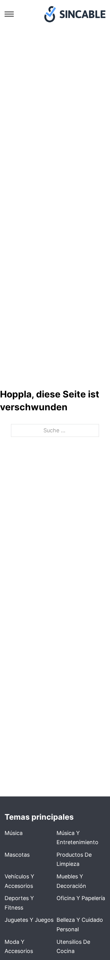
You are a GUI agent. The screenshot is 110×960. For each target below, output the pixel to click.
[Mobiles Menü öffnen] (9, 14)
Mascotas (17, 854)
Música (14, 833)
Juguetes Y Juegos (29, 920)
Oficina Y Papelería (81, 898)
